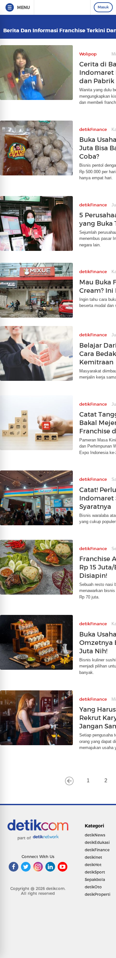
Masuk (103, 7)
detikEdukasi (97, 842)
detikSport (95, 872)
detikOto (93, 886)
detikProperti (97, 894)
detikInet (93, 857)
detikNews (95, 835)
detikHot (93, 864)
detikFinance (97, 849)
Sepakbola (95, 879)
